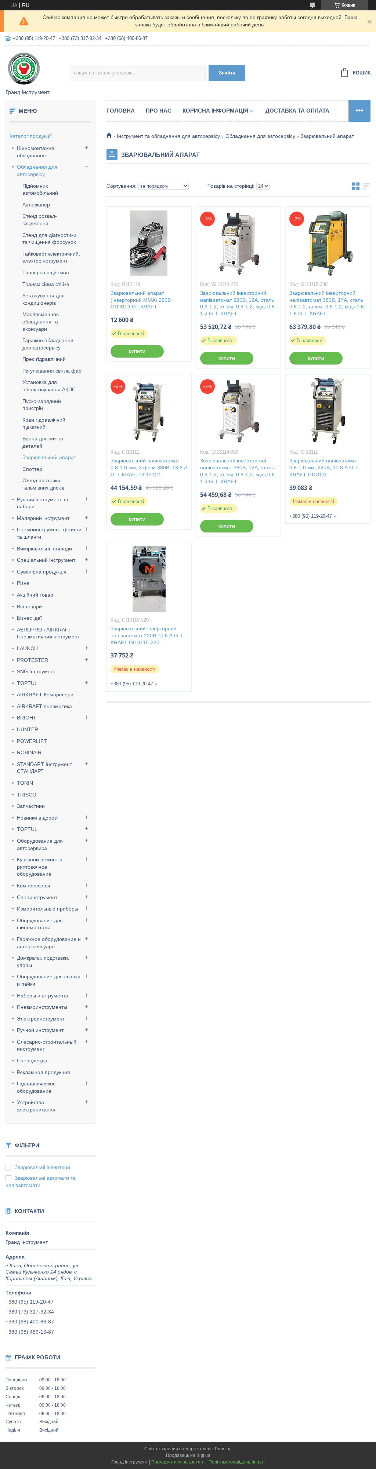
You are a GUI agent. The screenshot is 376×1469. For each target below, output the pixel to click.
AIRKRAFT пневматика (44, 706)
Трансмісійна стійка (45, 284)
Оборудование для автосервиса (40, 844)
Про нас (158, 110)
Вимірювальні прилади (44, 549)
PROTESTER (32, 660)
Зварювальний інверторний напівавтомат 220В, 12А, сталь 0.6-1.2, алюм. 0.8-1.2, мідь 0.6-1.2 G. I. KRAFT (238, 303)
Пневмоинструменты (42, 1007)
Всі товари (29, 606)
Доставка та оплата (297, 110)
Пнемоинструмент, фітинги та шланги (49, 533)
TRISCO (26, 795)
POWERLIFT (32, 741)
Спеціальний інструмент (46, 560)
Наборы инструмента (42, 996)
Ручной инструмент (40, 1030)
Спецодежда (32, 1060)
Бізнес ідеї (29, 618)
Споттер (32, 469)
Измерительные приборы (47, 909)
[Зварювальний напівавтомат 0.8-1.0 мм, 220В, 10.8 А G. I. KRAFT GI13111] (327, 411)
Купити (137, 351)
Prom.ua (223, 1448)
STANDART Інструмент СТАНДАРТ (44, 767)
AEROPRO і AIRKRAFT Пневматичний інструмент (48, 633)
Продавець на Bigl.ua (188, 1455)
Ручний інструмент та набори (42, 503)
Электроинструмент (41, 1019)
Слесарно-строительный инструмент (46, 1045)
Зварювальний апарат (49, 457)
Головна (120, 110)
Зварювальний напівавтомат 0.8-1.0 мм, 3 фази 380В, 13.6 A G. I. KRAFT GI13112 (149, 467)
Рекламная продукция (43, 1072)
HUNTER (27, 729)
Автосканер (36, 205)
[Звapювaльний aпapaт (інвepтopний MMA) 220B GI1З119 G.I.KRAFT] (149, 243)
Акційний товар (35, 595)
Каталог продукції (31, 136)
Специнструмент (37, 897)
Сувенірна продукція (41, 572)
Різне (23, 583)
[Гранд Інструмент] (38, 68)
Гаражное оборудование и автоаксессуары (49, 942)
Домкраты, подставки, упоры (43, 961)
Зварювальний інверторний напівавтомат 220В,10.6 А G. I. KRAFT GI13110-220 (147, 635)
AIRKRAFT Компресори (45, 694)
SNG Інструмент (36, 671)
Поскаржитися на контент (178, 1462)
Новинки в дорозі (37, 818)
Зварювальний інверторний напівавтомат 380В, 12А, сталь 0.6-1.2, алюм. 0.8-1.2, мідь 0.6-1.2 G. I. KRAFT (238, 471)
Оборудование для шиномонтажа (40, 924)
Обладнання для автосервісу (37, 170)
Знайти (227, 73)
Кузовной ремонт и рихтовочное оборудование (39, 867)
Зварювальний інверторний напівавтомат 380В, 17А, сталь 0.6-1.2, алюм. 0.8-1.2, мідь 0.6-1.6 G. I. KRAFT (327, 303)
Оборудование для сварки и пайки (48, 980)
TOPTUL (27, 683)
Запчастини (31, 806)
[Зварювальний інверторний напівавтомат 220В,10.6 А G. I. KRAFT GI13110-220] (149, 579)
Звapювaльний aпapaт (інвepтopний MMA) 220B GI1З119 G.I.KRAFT (141, 300)
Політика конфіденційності (237, 1462)
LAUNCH (27, 648)
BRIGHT (26, 718)
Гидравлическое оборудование (36, 1087)
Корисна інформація (215, 110)
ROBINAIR (29, 752)
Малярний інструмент (43, 518)
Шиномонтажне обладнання (35, 151)
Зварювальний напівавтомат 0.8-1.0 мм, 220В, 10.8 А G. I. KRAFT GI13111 (324, 467)
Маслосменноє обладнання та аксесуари (40, 321)
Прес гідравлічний (44, 359)
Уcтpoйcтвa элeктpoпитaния (36, 1106)
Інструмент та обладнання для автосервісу (168, 136)
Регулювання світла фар (52, 371)
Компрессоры (33, 886)
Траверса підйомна (45, 272)
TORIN (25, 783)
